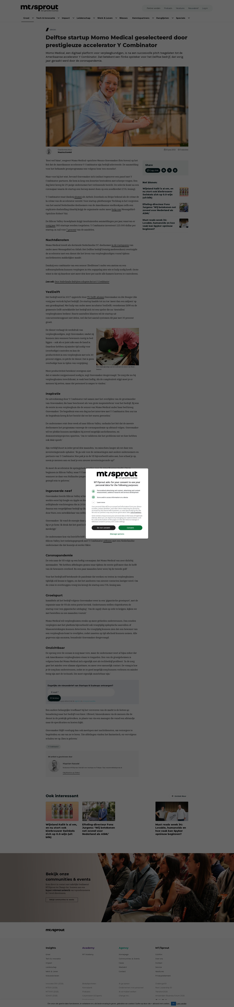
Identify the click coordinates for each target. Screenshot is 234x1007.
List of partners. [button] (136, 512)
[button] (117, 502)
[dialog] (117, 503)
